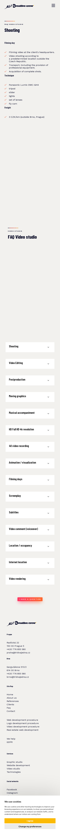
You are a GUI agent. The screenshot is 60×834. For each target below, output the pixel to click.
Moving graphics (17, 396)
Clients (10, 704)
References (13, 701)
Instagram (12, 793)
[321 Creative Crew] (19, 5)
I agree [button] (30, 821)
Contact (11, 711)
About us (12, 697)
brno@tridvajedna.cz (18, 677)
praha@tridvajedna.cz (18, 652)
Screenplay (15, 495)
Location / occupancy (20, 545)
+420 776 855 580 (16, 649)
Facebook (12, 789)
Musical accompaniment (22, 412)
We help (11, 738)
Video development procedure (23, 726)
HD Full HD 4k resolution (21, 429)
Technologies (14, 772)
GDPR (10, 742)
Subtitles (14, 512)
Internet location (18, 562)
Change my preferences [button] (30, 826)
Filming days (15, 479)
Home (10, 694)
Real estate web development (22, 730)
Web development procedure (22, 720)
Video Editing (16, 363)
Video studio (13, 768)
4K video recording (19, 446)
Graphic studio (14, 762)
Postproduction (17, 379)
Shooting (13, 346)
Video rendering (17, 578)
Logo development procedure (23, 723)
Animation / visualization (22, 462)
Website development (18, 765)
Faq (9, 707)
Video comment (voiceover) (23, 529)
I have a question (30, 599)
